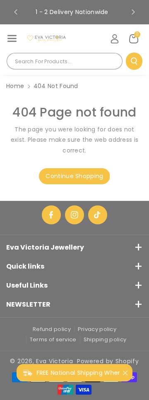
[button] (12, 38)
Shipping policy (105, 339)
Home (15, 86)
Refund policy (52, 329)
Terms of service (53, 339)
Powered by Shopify (108, 361)
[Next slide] (133, 11)
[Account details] (115, 39)
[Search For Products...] (134, 61)
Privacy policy (97, 329)
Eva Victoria (54, 361)
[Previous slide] (15, 11)
